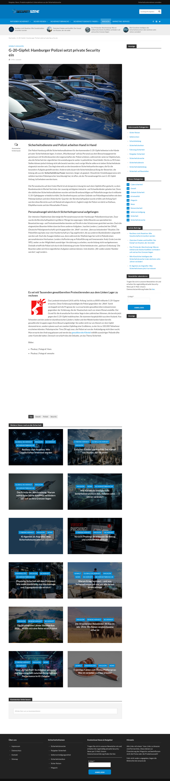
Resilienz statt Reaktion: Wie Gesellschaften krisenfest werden (29, 29)
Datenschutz (16, 750)
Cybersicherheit (81, 442)
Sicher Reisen (40, 21)
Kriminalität (20, 573)
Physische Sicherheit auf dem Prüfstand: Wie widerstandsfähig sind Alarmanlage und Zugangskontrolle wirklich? (36, 584)
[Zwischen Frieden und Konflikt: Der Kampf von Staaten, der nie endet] (49, 29)
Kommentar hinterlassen (16, 149)
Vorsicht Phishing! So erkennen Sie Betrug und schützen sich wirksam (94, 538)
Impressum (16, 746)
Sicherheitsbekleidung (138, 167)
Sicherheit (50, 442)
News (89, 486)
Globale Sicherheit (23, 442)
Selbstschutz (134, 137)
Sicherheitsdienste (137, 162)
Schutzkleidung (135, 141)
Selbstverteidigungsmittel (61, 755)
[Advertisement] (75, 273)
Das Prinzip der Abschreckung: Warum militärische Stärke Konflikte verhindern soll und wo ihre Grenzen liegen (105, 30)
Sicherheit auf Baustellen (139, 171)
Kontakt (15, 755)
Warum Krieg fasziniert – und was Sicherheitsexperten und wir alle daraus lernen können (95, 584)
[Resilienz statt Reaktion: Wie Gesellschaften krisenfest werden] (11, 29)
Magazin (106, 21)
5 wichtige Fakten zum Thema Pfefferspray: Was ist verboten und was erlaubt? (95, 671)
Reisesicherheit (35, 621)
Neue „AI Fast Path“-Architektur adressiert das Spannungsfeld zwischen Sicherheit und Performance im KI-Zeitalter (36, 673)
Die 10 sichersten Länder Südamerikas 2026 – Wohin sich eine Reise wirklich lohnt (36, 627)
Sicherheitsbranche (59, 21)
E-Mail (131, 296)
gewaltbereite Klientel (81, 332)
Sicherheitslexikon (137, 145)
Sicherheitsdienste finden (85, 21)
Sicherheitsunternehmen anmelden (149, 2)
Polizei (45, 417)
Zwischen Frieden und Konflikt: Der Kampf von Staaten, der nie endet (67, 29)
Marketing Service (121, 21)
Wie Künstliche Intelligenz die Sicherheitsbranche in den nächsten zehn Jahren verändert (142, 30)
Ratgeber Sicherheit (19, 21)
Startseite (12, 38)
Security (54, 417)
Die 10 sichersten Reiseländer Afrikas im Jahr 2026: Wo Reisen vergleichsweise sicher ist (94, 626)
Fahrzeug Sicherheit (137, 150)
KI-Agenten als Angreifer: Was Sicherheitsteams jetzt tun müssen (36, 538)
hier (153, 289)
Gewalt (12, 46)
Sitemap (15, 759)
